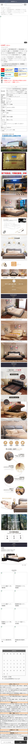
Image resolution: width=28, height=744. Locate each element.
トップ (2, 8)
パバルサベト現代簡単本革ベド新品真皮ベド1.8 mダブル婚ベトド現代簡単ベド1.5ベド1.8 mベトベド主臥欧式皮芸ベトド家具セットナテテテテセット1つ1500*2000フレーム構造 (13, 12)
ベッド (7, 8)
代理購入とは (6, 78)
